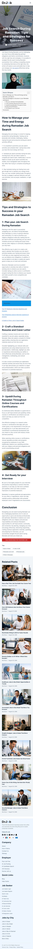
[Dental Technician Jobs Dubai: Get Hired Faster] (16, 748)
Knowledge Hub (16, 46)
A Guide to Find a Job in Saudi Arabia (13, 320)
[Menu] (30, 2)
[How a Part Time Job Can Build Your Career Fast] (16, 573)
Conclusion (6, 110)
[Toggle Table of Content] (27, 93)
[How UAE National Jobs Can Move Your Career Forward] (16, 597)
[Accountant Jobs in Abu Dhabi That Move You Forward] (16, 697)
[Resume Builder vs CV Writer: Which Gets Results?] (16, 646)
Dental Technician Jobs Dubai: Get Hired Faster (16, 758)
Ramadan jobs (20, 551)
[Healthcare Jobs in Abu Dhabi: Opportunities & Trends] (16, 672)
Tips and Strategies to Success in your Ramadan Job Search (16, 99)
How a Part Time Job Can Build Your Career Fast (16, 583)
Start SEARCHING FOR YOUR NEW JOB (16, 540)
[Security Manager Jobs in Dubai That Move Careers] (16, 798)
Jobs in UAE (16, 548)
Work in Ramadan (8, 554)
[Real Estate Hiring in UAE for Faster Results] (16, 622)
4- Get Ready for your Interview (12, 108)
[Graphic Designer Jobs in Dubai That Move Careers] (16, 723)
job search (16, 68)
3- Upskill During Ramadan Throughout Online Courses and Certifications (15, 105)
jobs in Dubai (6, 548)
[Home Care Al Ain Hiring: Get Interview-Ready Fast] (16, 772)
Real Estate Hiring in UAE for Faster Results (15, 632)
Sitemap (4, 853)
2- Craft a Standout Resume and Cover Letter (15, 103)
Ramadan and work (8, 551)
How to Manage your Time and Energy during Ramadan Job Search (15, 95)
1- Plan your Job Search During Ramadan (14, 101)
